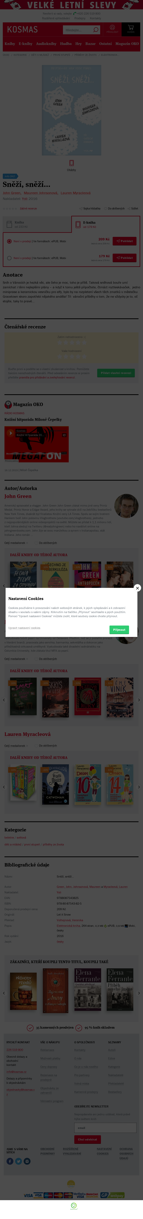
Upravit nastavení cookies (24, 628)
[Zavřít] (137, 588)
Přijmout (119, 630)
